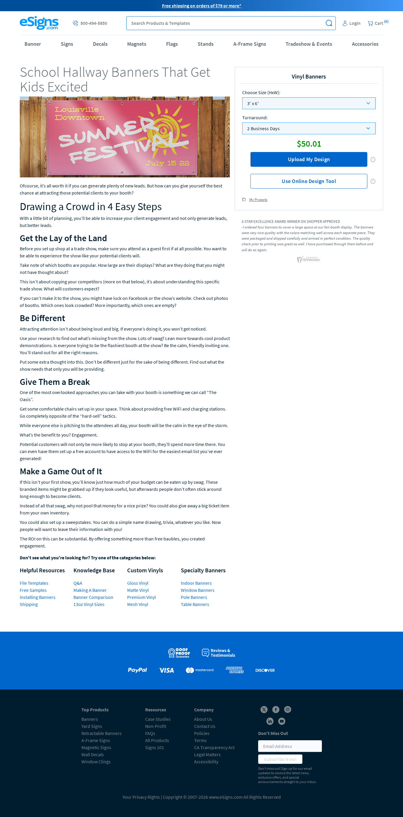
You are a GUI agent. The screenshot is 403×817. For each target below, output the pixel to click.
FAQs (150, 733)
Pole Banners (194, 597)
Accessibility (206, 761)
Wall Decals (92, 754)
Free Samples (33, 590)
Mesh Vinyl (137, 604)
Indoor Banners (196, 583)
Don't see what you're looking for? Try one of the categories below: (88, 558)
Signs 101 (154, 747)
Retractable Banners (101, 733)
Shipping (29, 604)
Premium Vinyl (141, 597)
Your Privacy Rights (141, 797)
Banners (89, 719)
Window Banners (197, 590)
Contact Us (204, 726)
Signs (67, 43)
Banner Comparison (93, 597)
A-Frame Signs (249, 43)
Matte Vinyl (138, 590)
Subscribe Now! (280, 759)
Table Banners (195, 604)
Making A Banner (90, 590)
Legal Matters (207, 754)
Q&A (77, 583)
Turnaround (255, 117)
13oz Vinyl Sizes (88, 604)
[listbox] (309, 103)
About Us (203, 719)
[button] (328, 23)
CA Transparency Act (214, 747)
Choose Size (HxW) (261, 92)
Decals (100, 43)
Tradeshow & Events (309, 43)
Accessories (365, 43)
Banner (32, 43)
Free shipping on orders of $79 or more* (201, 6)
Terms (200, 740)
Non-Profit (155, 726)
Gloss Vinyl (137, 583)
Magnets (136, 43)
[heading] (125, 79)
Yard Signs (91, 726)
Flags (172, 43)
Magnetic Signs (96, 747)
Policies (201, 733)
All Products (157, 740)
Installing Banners (37, 597)
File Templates (34, 583)
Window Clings (96, 761)
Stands (206, 43)
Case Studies (158, 719)
